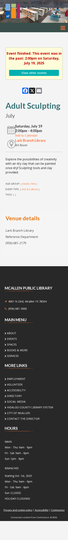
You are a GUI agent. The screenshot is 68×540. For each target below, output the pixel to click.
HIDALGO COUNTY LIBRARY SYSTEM (29, 407)
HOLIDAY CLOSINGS (17, 498)
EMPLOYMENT (16, 379)
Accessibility (42, 510)
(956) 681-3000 (17, 308)
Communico (58, 510)
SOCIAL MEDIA (16, 401)
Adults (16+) (28, 183)
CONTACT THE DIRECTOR (22, 418)
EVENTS (11, 339)
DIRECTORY (14, 396)
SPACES (11, 344)
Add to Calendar (26, 135)
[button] (63, 27)
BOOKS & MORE (17, 350)
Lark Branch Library (30, 140)
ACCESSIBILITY (16, 390)
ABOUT (11, 333)
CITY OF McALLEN (18, 413)
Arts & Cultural (30, 189)
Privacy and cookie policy (18, 510)
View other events (34, 73)
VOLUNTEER (14, 384)
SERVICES (12, 356)
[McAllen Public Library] (24, 11)
